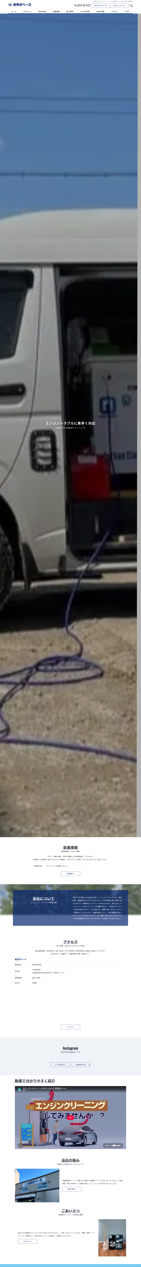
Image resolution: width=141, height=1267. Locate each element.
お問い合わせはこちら (101, 5)
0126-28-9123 (36, 964)
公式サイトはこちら (119, 5)
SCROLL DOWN (70, 831)
